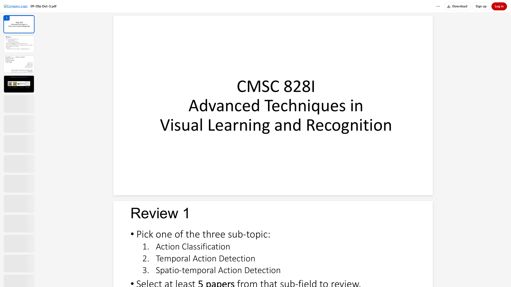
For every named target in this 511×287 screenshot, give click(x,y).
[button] (19, 24)
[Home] (16, 6)
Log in (499, 6)
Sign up (481, 6)
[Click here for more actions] (438, 6)
